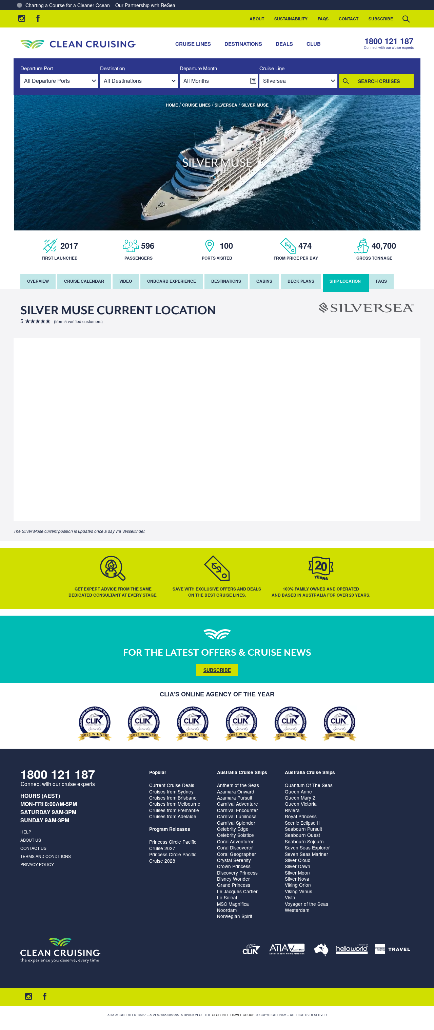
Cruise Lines (193, 44)
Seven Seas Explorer (307, 847)
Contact (348, 19)
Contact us (33, 848)
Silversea (226, 105)
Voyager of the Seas (306, 903)
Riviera (292, 810)
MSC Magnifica (233, 903)
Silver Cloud (298, 860)
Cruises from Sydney (171, 791)
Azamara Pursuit (234, 797)
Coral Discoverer (235, 847)
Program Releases (169, 829)
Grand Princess (233, 884)
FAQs (323, 19)
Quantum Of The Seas (309, 785)
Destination (112, 68)
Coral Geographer (236, 853)
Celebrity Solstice (235, 834)
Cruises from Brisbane (173, 797)
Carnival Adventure (237, 803)
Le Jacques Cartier (237, 891)
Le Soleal (227, 897)
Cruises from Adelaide (172, 816)
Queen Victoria (301, 803)
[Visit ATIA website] (287, 950)
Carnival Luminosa (237, 816)
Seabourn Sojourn (304, 841)
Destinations (243, 44)
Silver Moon (297, 872)
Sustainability (291, 19)
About (257, 19)
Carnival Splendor (236, 822)
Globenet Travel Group (233, 1015)
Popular (157, 772)
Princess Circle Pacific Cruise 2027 (172, 844)
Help (25, 832)
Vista (290, 897)
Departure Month (198, 68)
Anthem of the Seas (238, 785)
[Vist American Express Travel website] (392, 950)
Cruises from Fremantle (174, 810)
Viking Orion (298, 884)
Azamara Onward (235, 791)
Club (314, 44)
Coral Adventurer (235, 841)
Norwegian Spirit (234, 916)
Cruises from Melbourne (174, 803)
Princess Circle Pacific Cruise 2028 (172, 857)
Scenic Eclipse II (302, 822)
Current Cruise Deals (171, 785)
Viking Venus (298, 891)
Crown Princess (234, 866)
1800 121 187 (388, 41)
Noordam (227, 909)
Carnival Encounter (237, 810)
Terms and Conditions (45, 856)
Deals (284, 44)
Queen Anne (298, 791)
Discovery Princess (237, 872)
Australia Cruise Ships (242, 772)
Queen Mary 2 (300, 797)
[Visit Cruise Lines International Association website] (251, 950)
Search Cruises (379, 81)
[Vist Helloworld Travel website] (351, 950)
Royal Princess (301, 816)
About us (30, 840)
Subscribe (381, 19)
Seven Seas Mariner (306, 853)
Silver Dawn (297, 866)
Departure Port (36, 68)
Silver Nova (297, 878)
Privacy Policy (37, 864)
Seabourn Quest (302, 834)
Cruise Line (271, 68)
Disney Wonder (233, 878)
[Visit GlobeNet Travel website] (321, 950)
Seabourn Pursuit (303, 828)
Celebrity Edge (233, 828)
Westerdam (297, 909)
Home (172, 105)
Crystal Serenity (234, 860)
